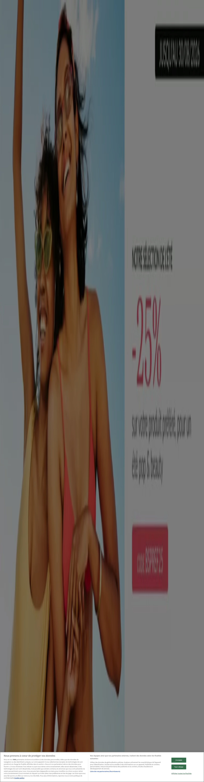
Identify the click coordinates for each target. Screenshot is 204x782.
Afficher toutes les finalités (181, 774)
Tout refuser (178, 767)
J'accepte (179, 760)
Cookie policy (19, 778)
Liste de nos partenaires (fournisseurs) (105, 771)
